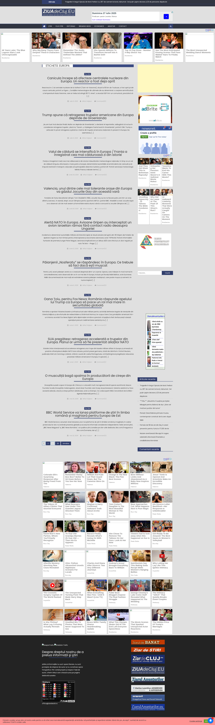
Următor (66, 443)
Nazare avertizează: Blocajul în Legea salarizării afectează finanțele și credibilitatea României (154, 437)
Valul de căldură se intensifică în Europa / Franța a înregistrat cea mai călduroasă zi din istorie (88, 153)
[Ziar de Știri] (148, 649)
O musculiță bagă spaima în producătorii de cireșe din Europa (88, 377)
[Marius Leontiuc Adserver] (148, 688)
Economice (99, 26)
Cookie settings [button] (195, 721)
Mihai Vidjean (87, 101)
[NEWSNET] (148, 698)
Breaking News (85, 26)
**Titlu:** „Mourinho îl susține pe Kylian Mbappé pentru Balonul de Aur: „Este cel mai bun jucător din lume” (106, 2)
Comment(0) (101, 101)
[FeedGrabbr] (155, 368)
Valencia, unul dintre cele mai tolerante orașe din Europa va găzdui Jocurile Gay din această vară (88, 190)
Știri (50, 26)
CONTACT (123, 26)
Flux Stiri (59, 26)
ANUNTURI (111, 26)
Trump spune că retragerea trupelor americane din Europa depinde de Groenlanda (88, 116)
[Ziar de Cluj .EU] (148, 659)
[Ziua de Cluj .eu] (148, 670)
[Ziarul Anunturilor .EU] (148, 707)
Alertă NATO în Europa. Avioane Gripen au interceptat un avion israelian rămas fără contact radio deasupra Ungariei (88, 226)
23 (58, 443)
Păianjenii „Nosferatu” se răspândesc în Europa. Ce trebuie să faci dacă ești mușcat (88, 264)
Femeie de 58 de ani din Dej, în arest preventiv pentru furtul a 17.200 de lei (154, 427)
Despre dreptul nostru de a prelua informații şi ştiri (63, 653)
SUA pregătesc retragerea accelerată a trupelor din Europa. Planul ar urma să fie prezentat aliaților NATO (88, 340)
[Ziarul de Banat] (148, 642)
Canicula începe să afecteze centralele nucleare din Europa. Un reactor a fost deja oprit (87, 80)
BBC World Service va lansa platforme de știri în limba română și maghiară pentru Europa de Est (88, 414)
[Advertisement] (155, 78)
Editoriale (71, 26)
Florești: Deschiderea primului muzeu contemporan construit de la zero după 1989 (155, 416)
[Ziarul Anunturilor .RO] (148, 679)
